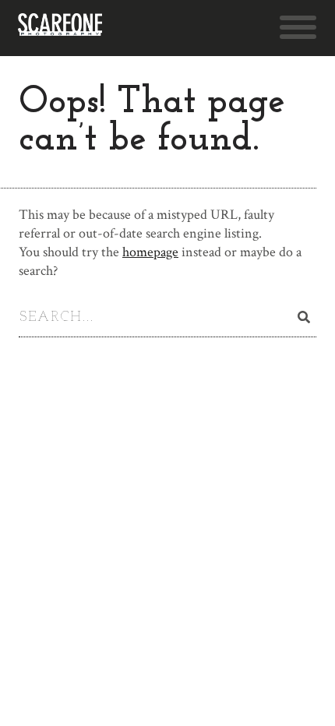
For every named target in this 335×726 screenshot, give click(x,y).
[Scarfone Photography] (60, 28)
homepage (150, 252)
